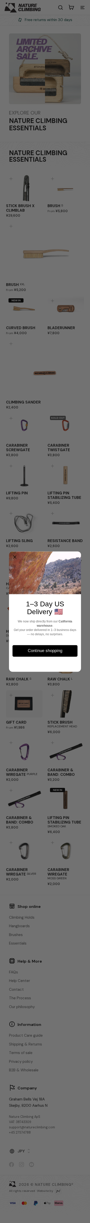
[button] (15, 557)
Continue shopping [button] (45, 650)
